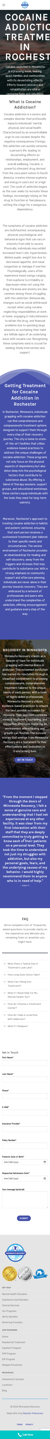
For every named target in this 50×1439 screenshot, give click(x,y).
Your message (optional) (13, 1189)
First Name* (7, 1057)
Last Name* (7, 1074)
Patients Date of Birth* (13, 1157)
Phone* (5, 1091)
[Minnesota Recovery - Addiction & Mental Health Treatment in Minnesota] (25, 5)
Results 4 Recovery (33, 1413)
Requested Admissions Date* (15, 1173)
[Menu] (3, 4)
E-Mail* (5, 1107)
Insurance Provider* (11, 1124)
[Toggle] (5, 964)
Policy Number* (9, 1140)
